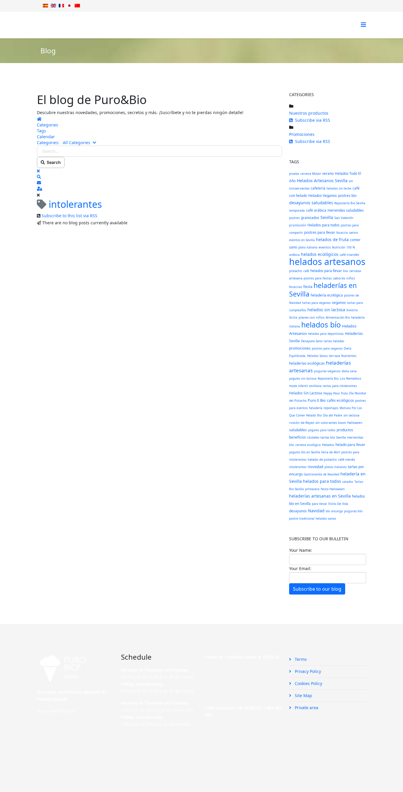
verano (328, 173)
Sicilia (293, 317)
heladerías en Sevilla (323, 290)
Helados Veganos (322, 195)
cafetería (318, 188)
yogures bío (353, 511)
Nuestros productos (308, 113)
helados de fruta (332, 239)
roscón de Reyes (301, 422)
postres (294, 218)
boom (342, 423)
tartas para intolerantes (340, 386)
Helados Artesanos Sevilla (322, 180)
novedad (315, 466)
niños (350, 278)
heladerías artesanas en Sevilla (320, 496)
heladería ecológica (327, 295)
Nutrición (338, 247)
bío (328, 511)
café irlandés (349, 254)
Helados (328, 444)
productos (345, 429)
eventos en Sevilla (302, 240)
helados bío (321, 325)
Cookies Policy (308, 683)
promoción (297, 225)
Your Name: (300, 550)
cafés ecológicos (340, 400)
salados (347, 482)
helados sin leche (339, 188)
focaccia (342, 232)
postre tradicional (301, 518)
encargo (337, 511)
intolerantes (298, 467)
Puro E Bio (317, 400)
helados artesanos (327, 262)
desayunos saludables (311, 202)
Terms (300, 659)
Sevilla (326, 217)
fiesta (307, 286)
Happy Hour (331, 393)
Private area (306, 707)
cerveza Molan (310, 174)
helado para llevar (350, 444)
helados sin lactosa (326, 309)
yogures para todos (321, 430)
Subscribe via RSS (311, 120)
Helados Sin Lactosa (305, 393)
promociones (300, 348)
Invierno (352, 310)
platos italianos (336, 467)
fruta (344, 393)
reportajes (331, 408)
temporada (297, 210)
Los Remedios (350, 378)
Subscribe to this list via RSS (69, 215)
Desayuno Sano (311, 341)
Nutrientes (348, 356)
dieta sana (349, 371)
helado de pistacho (322, 459)
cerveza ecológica (308, 445)
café (306, 271)
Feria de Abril (330, 452)
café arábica (316, 210)
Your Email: (300, 568)
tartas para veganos (316, 303)
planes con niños (312, 317)
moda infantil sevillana (305, 386)
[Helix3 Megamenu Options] (363, 24)
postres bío (347, 195)
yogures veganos (327, 371)
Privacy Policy (307, 671)
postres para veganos (327, 348)
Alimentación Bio (338, 317)
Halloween (354, 423)
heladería (315, 408)
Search (53, 162)
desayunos (298, 510)
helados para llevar (326, 270)
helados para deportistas (326, 334)
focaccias (295, 287)
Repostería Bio (328, 378)
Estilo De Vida (338, 504)
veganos (339, 302)
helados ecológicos (319, 254)
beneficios (297, 437)
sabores (339, 278)
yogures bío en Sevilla (304, 452)
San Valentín (343, 217)
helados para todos (322, 481)
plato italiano (307, 247)
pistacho (295, 271)
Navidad (316, 510)
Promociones (301, 134)
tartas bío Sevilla (333, 437)
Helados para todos (323, 225)
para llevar (319, 504)
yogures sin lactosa (303, 378)
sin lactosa (351, 415)
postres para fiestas (318, 278)
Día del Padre (332, 415)
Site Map (303, 695)
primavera (312, 489)
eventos (325, 247)
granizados (310, 217)
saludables (298, 429)
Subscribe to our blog (317, 589)
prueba (294, 174)
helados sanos (326, 518)
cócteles (313, 437)
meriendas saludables (345, 210)
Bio (319, 415)
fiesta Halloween (333, 489)
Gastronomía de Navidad (321, 474)
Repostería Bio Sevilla (349, 203)
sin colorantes (326, 422)
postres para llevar (319, 232)
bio (345, 271)
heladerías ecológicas (307, 363)
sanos (353, 232)
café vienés (346, 459)
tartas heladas (334, 341)
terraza (334, 355)
